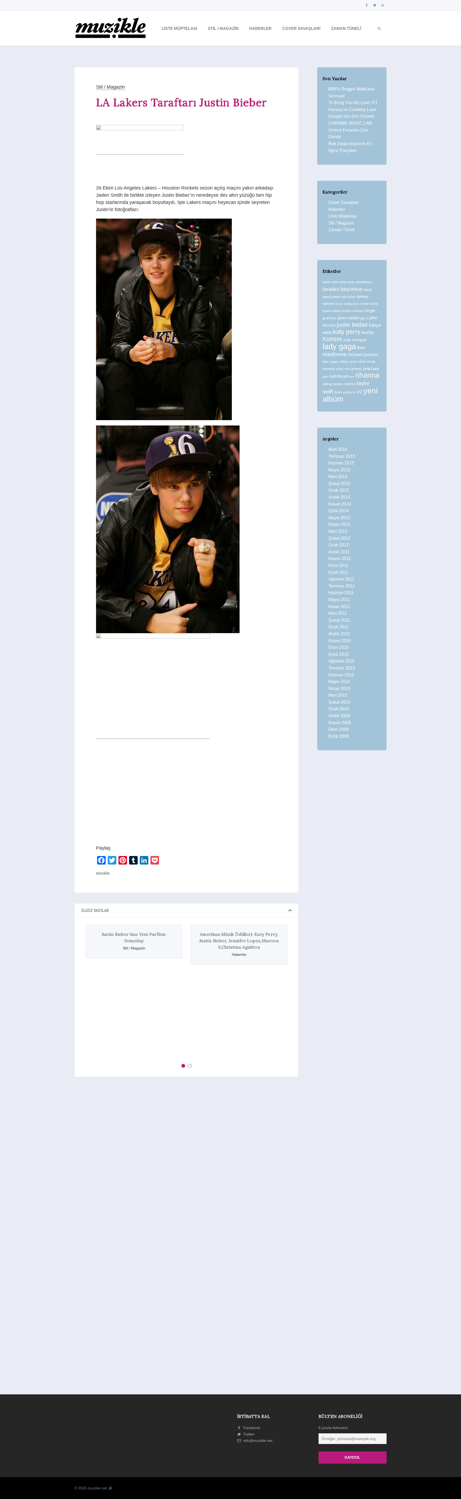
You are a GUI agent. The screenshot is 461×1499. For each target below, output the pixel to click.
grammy (329, 318)
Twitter (248, 1434)
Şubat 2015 (339, 483)
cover (364, 304)
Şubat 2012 (339, 538)
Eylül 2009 (338, 736)
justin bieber (352, 324)
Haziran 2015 (341, 463)
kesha (367, 332)
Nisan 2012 (339, 524)
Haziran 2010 (341, 675)
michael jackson (363, 354)
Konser (332, 339)
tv (354, 392)
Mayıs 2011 (339, 599)
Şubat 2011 (339, 620)
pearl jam (371, 368)
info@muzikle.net (257, 1440)
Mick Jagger (331, 361)
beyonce (351, 289)
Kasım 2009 (339, 722)
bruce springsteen (347, 303)
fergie (370, 310)
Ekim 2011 (338, 565)
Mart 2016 (337, 449)
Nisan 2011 (339, 606)
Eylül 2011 (338, 572)
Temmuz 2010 (341, 668)
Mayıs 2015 (339, 470)
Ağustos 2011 (341, 579)
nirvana (329, 368)
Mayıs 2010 (339, 681)
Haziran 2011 (341, 592)
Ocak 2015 (338, 490)
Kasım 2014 (339, 504)
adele (327, 282)
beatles (331, 289)
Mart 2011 (337, 613)
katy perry (346, 331)
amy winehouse (360, 282)
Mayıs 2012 (339, 517)
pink (325, 376)
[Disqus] (186, 1154)
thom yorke (343, 392)
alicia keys (339, 282)
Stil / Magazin (223, 28)
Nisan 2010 (339, 688)
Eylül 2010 (338, 654)
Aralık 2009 (339, 715)
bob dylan (348, 296)
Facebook (251, 1428)
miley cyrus (348, 362)
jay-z (364, 318)
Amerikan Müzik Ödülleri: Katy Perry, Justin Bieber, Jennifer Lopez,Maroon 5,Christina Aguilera (138, 941)
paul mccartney (349, 368)
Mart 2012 (337, 531)
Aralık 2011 (339, 552)
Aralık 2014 (339, 497)
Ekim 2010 (338, 647)
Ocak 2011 (338, 627)
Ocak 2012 (338, 545)
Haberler (260, 28)
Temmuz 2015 (341, 456)
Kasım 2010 (339, 640)
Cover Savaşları (301, 28)
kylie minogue (355, 340)
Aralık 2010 (339, 634)
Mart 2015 (337, 476)
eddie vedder (342, 311)
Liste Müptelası (179, 28)
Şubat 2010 (339, 702)
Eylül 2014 (338, 510)
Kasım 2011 (339, 558)
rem (351, 376)
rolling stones (333, 384)
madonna (335, 354)
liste (361, 347)
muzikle (103, 873)
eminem (358, 311)
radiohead (338, 376)
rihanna (367, 375)
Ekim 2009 (338, 729)
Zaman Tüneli (346, 28)
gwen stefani (348, 318)
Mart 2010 (337, 695)
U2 (359, 392)
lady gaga (339, 346)
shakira (349, 384)
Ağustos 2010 (341, 661)
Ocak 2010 (338, 709)
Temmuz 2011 (341, 586)
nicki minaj (367, 362)
